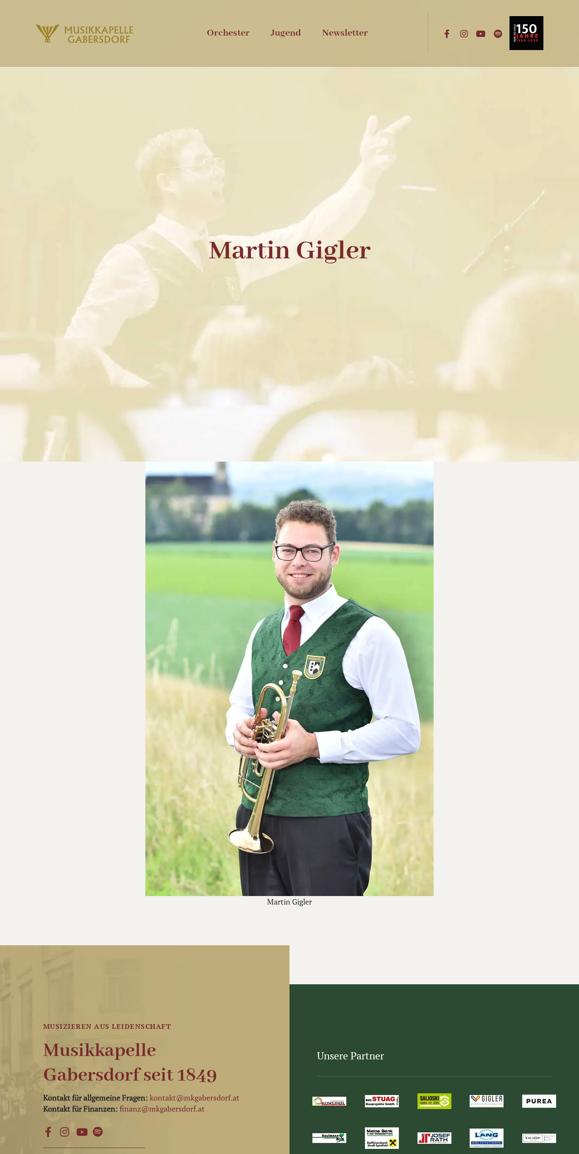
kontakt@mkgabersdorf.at (194, 1097)
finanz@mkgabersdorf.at (162, 1109)
